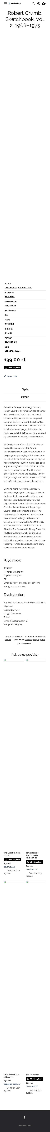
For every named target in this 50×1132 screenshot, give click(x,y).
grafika (42, 640)
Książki (37, 636)
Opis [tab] (25, 389)
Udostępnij (12, 376)
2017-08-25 (10, 306)
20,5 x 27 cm (11, 342)
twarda (8, 333)
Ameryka (28, 640)
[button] (14, 872)
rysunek (27, 643)
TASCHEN (9, 296)
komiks (21, 643)
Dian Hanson (11, 287)
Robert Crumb (25, 287)
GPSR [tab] (25, 397)
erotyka (36, 640)
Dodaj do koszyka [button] (12, 1084)
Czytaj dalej (9, 867)
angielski (9, 324)
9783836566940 (13, 351)
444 (6, 315)
